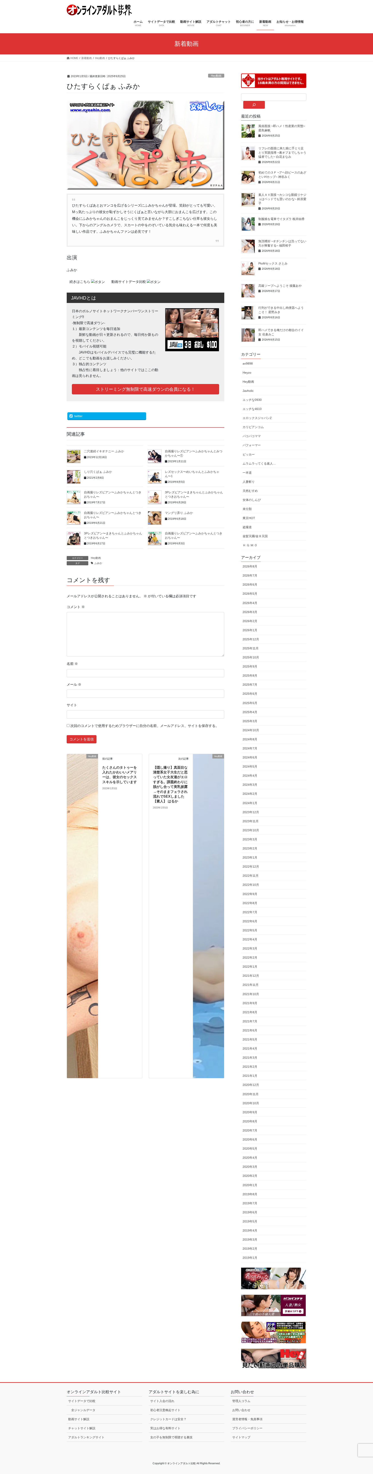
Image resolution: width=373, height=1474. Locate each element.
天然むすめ (250, 490)
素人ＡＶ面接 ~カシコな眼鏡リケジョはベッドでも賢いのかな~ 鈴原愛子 (282, 199)
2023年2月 (250, 848)
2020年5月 (250, 1148)
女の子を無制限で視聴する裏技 (171, 1437)
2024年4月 (250, 775)
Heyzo (247, 372)
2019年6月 (250, 1212)
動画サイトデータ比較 (129, 282)
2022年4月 (250, 939)
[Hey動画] (82, 916)
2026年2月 (250, 621)
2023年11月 (251, 821)
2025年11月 (251, 648)
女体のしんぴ (252, 500)
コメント (76, 607)
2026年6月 (250, 584)
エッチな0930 (252, 400)
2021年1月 (250, 1075)
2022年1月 (250, 966)
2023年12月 (251, 812)
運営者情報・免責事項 (247, 1419)
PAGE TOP (360, 1426)
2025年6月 (250, 693)
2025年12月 (251, 639)
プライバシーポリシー (247, 1428)
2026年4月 (250, 603)
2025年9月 (250, 666)
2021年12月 (251, 975)
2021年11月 (251, 984)
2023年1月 (250, 857)
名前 (72, 664)
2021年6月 (250, 1030)
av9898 (248, 363)
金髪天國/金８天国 (255, 536)
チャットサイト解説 (81, 1428)
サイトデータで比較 (81, 1401)
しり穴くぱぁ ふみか (98, 471)
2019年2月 (250, 1248)
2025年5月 (250, 703)
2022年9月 (250, 894)
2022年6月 (250, 921)
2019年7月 (250, 1203)
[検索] (254, 105)
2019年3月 (250, 1239)
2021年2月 (250, 1066)
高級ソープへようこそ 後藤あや (280, 285)
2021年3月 (250, 1057)
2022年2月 (250, 957)
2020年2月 (250, 1176)
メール (74, 684)
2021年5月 (250, 1039)
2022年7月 (250, 912)
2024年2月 (250, 793)
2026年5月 (250, 593)
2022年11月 (251, 875)
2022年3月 (250, 948)
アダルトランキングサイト (86, 1437)
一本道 (247, 472)
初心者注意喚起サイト (165, 1410)
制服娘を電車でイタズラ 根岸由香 (281, 219)
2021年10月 (251, 994)
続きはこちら (80, 282)
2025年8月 (250, 675)
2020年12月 (251, 1085)
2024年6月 (250, 757)
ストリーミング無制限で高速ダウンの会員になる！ (145, 389)
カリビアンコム (253, 427)
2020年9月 (250, 1112)
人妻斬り (249, 481)
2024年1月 (250, 803)
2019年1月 (250, 1257)
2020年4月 (250, 1157)
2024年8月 (250, 739)
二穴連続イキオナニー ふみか (104, 451)
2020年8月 (250, 1121)
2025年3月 (250, 721)
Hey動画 (216, 75)
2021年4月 (250, 1048)
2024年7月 (250, 748)
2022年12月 (251, 866)
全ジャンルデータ (83, 1410)
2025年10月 (251, 657)
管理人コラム (241, 1401)
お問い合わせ (241, 1410)
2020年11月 (251, 1094)
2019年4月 (250, 1230)
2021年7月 (250, 1021)
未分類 (247, 509)
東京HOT (249, 518)
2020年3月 (250, 1166)
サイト (72, 705)
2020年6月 (250, 1139)
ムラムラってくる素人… (259, 463)
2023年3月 (250, 839)
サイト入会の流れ (162, 1401)
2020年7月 (250, 1130)
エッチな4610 (252, 409)
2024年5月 (250, 766)
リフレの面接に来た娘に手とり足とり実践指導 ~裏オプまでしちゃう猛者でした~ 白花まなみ (282, 152)
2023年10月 (251, 830)
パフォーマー (252, 445)
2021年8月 (250, 1012)
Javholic (248, 390)
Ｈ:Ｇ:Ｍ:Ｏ (250, 545)
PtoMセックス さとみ (273, 263)
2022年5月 (250, 930)
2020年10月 (251, 1103)
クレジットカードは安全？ (168, 1419)
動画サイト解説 (78, 1419)
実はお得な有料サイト (165, 1428)
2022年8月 (250, 903)
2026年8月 (250, 566)
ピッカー (249, 454)
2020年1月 (250, 1185)
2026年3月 (250, 612)
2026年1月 (250, 630)
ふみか (98, 563)
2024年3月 (250, 784)
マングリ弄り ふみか (179, 513)
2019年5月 (250, 1221)
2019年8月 (250, 1194)
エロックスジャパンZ (257, 418)
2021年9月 (250, 1003)
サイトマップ (241, 1437)
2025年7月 (250, 684)
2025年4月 (250, 712)
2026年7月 (250, 575)
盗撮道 (247, 527)
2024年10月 (251, 730)
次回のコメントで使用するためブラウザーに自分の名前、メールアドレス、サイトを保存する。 (144, 726)
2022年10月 (251, 884)
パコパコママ (252, 436)
